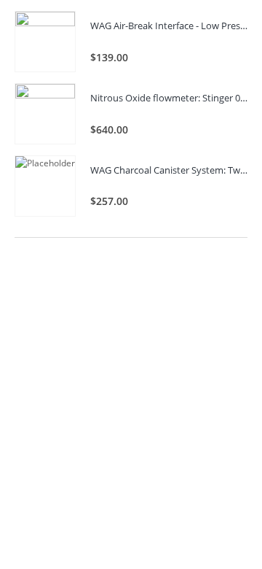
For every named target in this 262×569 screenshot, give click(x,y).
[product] (45, 41)
